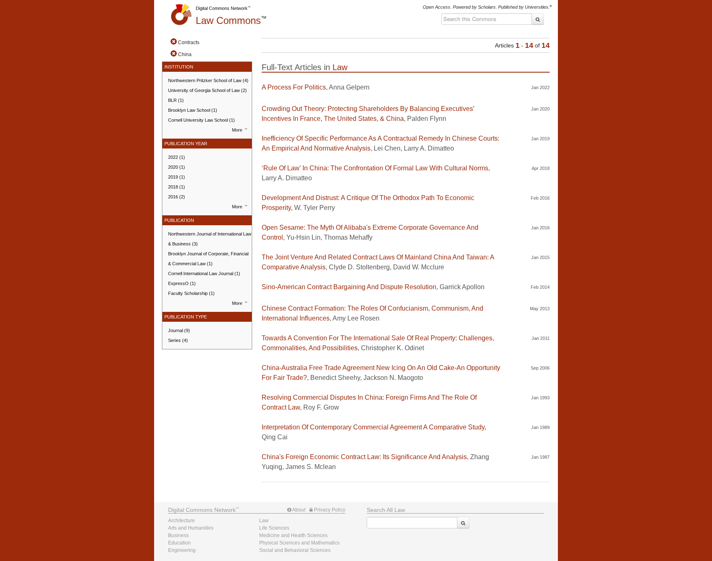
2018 (176, 186)
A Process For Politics (294, 87)
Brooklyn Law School (192, 110)
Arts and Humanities (190, 528)
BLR (176, 100)
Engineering (182, 550)
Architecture (181, 520)
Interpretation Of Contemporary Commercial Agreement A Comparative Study (373, 427)
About (298, 510)
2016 (176, 196)
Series (178, 340)
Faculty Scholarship (191, 293)
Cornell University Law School (201, 120)
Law (228, 20)
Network (202, 510)
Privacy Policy (329, 510)
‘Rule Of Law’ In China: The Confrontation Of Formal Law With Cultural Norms (375, 168)
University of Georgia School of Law (207, 90)
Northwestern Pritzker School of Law (208, 80)
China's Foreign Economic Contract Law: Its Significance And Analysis (364, 456)
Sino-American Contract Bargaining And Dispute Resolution (349, 286)
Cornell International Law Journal (204, 273)
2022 (176, 157)
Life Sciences (274, 528)
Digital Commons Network (222, 8)
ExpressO (182, 283)
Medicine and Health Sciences (293, 535)
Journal (179, 330)
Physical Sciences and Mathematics (299, 543)
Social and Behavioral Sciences (294, 550)
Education (179, 543)
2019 (176, 176)
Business (178, 535)
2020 (176, 167)
